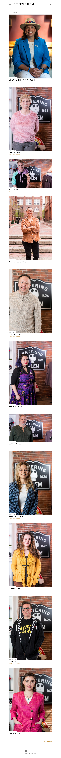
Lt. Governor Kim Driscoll (22, 80)
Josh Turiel (15, 444)
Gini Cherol (15, 589)
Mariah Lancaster (18, 262)
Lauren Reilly (16, 734)
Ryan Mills (14, 189)
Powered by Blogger (32, 751)
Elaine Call (14, 152)
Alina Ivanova (15, 407)
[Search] (51, 4)
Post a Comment (16, 154)
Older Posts (48, 742)
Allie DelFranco (17, 516)
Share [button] (10, 82)
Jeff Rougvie (15, 661)
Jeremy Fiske (15, 334)
